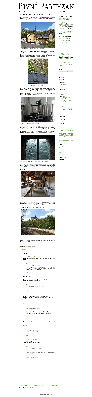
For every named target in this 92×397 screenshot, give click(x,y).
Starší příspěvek (53, 385)
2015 (61, 79)
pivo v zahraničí (62, 134)
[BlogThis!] (22, 249)
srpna (62, 89)
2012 (61, 123)
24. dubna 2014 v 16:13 (32, 256)
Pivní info (61, 147)
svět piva (33, 246)
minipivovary (25, 246)
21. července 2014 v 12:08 (35, 357)
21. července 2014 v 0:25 (32, 339)
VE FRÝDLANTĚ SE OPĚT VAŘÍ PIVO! (66, 98)
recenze (71, 135)
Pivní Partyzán (29, 265)
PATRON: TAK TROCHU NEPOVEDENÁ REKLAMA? (64, 54)
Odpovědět (25, 261)
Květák (24, 320)
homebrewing (66, 135)
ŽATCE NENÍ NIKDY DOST (66, 103)
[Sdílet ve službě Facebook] (24, 249)
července (63, 91)
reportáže (29, 246)
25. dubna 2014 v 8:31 (32, 276)
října (62, 85)
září (62, 87)
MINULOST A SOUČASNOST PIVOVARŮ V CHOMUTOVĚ (64, 62)
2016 (61, 77)
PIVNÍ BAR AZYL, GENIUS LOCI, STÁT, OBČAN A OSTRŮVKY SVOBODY (65, 50)
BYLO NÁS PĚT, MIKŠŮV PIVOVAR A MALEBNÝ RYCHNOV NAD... (66, 113)
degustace (61, 139)
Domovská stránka (38, 385)
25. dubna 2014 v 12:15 (38, 286)
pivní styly (66, 139)
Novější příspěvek (23, 385)
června (62, 92)
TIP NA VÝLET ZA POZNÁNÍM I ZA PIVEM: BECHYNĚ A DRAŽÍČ (66, 109)
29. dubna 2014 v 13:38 (38, 330)
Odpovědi (26, 263)
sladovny (71, 139)
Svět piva (61, 154)
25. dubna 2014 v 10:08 (31, 294)
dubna (62, 96)
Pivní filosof (61, 146)
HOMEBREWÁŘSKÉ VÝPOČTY (65, 38)
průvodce (65, 136)
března (62, 116)
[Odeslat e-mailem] (21, 249)
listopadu (63, 84)
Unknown (25, 294)
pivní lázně (60, 141)
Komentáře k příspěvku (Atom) (32, 387)
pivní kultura (70, 137)
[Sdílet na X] (23, 249)
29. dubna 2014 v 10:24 (30, 320)
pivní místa (62, 132)
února (62, 118)
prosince (63, 82)
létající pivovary (70, 140)
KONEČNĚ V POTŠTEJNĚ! (64, 56)
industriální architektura (68, 133)
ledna (62, 119)
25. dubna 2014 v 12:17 (38, 308)
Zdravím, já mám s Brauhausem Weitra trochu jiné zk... (65, 32)
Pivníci (60, 152)
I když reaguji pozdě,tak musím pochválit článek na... (65, 28)
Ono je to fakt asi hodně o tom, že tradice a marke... (65, 19)
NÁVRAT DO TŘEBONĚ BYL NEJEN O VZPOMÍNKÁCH (66, 65)
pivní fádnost (65, 140)
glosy (60, 136)
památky (71, 136)
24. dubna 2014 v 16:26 (38, 265)
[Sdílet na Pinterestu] (25, 249)
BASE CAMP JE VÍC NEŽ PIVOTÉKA (66, 101)
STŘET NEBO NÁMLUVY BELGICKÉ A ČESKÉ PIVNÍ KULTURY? (66, 105)
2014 (61, 81)
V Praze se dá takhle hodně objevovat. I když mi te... (64, 22)
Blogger (51, 394)
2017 (61, 75)
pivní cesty (62, 128)
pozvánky (60, 140)
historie (71, 134)
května (62, 94)
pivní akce (61, 135)
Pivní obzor (61, 149)
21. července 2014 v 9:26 (38, 348)
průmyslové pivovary (63, 137)
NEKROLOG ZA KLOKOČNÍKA (65, 40)
